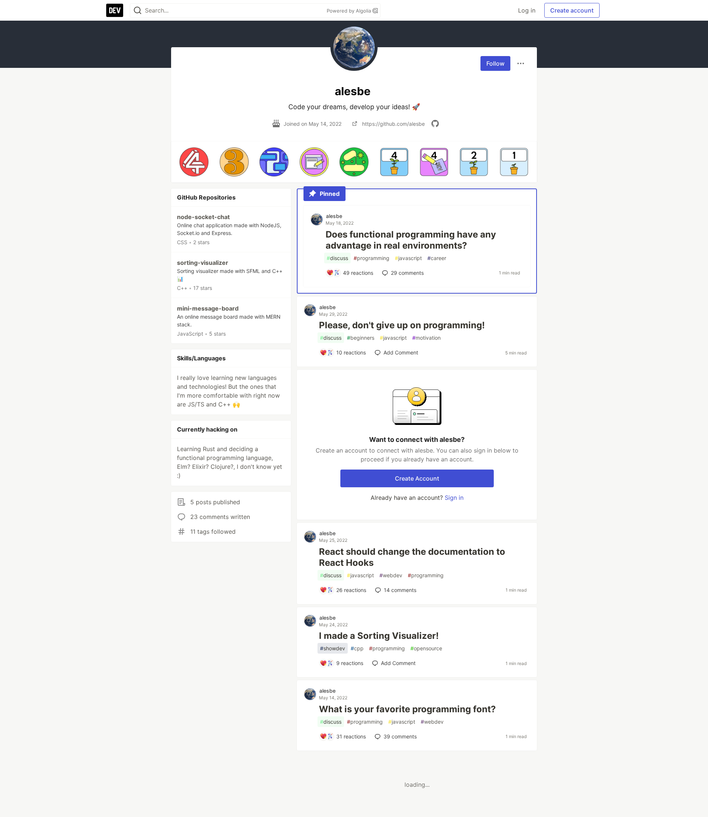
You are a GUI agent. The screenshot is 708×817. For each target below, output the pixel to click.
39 (400, 736)
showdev (332, 648)
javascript (408, 258)
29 (407, 273)
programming (371, 258)
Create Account (417, 478)
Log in (526, 10)
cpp (357, 648)
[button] (194, 162)
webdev (390, 575)
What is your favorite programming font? (407, 709)
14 (400, 590)
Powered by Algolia (349, 11)
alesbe (334, 216)
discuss (337, 258)
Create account (572, 10)
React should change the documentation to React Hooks (412, 557)
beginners (360, 338)
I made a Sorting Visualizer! (379, 635)
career (436, 258)
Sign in (454, 497)
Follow (495, 63)
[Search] (137, 10)
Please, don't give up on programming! (402, 325)
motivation (426, 338)
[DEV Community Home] (114, 10)
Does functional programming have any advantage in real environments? (411, 240)
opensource (426, 648)
